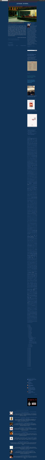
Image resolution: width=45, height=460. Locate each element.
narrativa (29, 257)
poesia (30, 271)
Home (17, 45)
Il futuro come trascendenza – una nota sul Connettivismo (25, 437)
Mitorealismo (28, 255)
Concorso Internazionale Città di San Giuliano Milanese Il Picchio (32, 164)
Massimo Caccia (34, 247)
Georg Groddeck (32, 196)
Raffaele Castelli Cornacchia (33, 291)
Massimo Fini (33, 249)
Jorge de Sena (32, 222)
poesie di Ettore (32, 273)
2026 (29, 366)
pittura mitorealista (34, 270)
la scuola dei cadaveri (35, 229)
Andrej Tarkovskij (30, 146)
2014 (29, 352)
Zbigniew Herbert (34, 321)
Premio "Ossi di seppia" (34, 280)
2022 (29, 361)
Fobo (35, 188)
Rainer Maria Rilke (30, 292)
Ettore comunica (33, 183)
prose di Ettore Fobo (32, 289)
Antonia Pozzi (29, 148)
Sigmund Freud (29, 300)
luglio (29, 334)
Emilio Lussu (35, 180)
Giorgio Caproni (34, 199)
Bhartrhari (33, 153)
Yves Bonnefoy (29, 321)
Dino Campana (28, 174)
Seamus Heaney (30, 299)
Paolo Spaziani (32, 262)
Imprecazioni (33, 212)
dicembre (30, 346)
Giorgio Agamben (29, 199)
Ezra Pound (34, 185)
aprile (29, 331)
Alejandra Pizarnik (34, 142)
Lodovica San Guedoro (34, 238)
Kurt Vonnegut (33, 228)
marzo (30, 330)
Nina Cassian (29, 259)
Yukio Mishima (29, 320)
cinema (31, 162)
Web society (31, 316)
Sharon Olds (35, 299)
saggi (28, 297)
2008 (29, 325)
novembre (30, 345)
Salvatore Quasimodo (30, 298)
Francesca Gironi (29, 191)
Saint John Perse (34, 297)
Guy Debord (34, 207)
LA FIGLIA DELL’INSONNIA (25, 446)
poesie (29, 272)
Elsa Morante (31, 179)
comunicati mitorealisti (30, 163)
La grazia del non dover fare (31, 392)
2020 (29, 359)
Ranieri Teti (34, 292)
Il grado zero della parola (23, 441)
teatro (32, 305)
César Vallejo (31, 160)
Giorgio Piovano (34, 200)
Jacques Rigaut (29, 217)
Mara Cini (32, 241)
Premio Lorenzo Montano (34, 286)
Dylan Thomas (34, 176)
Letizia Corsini (29, 235)
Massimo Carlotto (29, 248)
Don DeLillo (32, 174)
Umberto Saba (34, 310)
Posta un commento (10, 44)
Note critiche (33, 259)
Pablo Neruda (32, 261)
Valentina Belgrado (35, 311)
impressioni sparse (29, 213)
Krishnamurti (35, 227)
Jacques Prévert (35, 216)
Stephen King (35, 302)
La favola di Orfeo (30, 391)
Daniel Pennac (34, 170)
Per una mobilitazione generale (25, 427)
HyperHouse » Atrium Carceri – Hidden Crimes (32, 379)
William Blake (35, 316)
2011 (29, 349)
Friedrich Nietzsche (30, 194)
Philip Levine (31, 266)
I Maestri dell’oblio (33, 210)
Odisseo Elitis (33, 260)
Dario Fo (33, 171)
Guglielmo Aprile (34, 206)
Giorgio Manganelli (29, 200)
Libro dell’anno (35, 236)
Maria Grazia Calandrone (34, 242)
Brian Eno (35, 154)
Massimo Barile (29, 247)
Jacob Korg (31, 216)
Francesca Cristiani (34, 190)
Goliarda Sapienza (34, 205)
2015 (29, 353)
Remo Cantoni (30, 294)
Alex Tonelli (34, 143)
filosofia (36, 187)
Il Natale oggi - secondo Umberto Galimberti (25, 450)
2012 (29, 350)
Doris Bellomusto (31, 175)
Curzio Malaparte (30, 170)
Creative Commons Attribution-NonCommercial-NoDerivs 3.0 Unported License (31, 82)
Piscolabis (28, 270)
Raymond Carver (32, 293)
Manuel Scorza (28, 241)
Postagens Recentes (10, 45)
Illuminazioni (28, 212)
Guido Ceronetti (29, 207)
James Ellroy (33, 217)
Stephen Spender (30, 303)
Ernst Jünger (32, 182)
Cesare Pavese (35, 160)
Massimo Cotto (34, 248)
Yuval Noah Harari (34, 320)
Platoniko (28, 271)
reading (36, 293)
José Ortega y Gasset (32, 223)
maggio (30, 332)
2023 (29, 362)
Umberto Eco (31, 309)
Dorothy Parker (35, 175)
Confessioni (34, 165)
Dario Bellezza (29, 171)
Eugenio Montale (32, 184)
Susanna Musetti (35, 303)
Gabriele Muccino (32, 195)
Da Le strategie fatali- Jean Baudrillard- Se (16, 22)
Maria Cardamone (29, 242)
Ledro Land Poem (32, 233)
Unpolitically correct (29, 311)
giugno (30, 333)
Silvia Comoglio (33, 300)
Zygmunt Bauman (29, 322)
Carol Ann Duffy (32, 158)
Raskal (28, 293)
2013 (29, 351)
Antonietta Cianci (34, 148)
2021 (29, 360)
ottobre (30, 344)
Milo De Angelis (29, 254)
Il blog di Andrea (30, 385)
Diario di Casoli (29, 173)
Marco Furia (35, 241)
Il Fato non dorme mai (33, 211)
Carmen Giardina (29, 157)
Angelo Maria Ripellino (30, 147)
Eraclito (33, 181)
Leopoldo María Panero (33, 234)
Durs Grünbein (30, 176)
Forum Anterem (29, 189)
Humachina (28, 210)
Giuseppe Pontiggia (29, 205)
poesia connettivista (34, 271)
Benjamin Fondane (33, 152)
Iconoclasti (28, 211)
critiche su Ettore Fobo (34, 169)
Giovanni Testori (29, 204)
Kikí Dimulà (31, 227)
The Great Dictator (30, 383)
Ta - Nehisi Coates (34, 304)
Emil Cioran (31, 180)
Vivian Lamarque (32, 314)
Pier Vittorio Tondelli (33, 267)
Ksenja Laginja (29, 228)
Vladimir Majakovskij (32, 315)
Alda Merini (32, 141)
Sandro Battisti (35, 298)
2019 (29, 358)
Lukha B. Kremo (29, 240)
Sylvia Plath (29, 304)
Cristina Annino (28, 169)
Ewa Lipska (31, 185)
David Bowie (35, 171)
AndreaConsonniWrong (31, 387)
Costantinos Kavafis (33, 168)
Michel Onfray (32, 252)
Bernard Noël (29, 153)
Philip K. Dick (33, 265)
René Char (35, 294)
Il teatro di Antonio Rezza (25, 455)
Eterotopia (36, 182)
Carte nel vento (33, 159)
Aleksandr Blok (29, 143)
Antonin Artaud (29, 149)
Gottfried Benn (29, 206)
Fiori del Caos (31, 188)
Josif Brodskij (32, 224)
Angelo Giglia (34, 146)
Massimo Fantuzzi (29, 249)
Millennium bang (33, 253)
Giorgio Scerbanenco (30, 201)
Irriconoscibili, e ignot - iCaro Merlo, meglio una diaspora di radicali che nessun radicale (31, 389)
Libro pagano (30, 237)
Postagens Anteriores (23, 45)
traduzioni (28, 308)
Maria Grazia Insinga (30, 243)
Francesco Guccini (34, 191)
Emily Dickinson (29, 181)
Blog (31, 154)
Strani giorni (22, 3)
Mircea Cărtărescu (34, 254)
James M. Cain (33, 218)
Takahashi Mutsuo (29, 305)
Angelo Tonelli (35, 147)
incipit (34, 213)
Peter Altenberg (29, 265)
